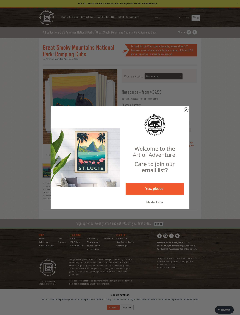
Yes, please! (154, 188)
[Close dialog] (186, 110)
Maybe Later (154, 202)
